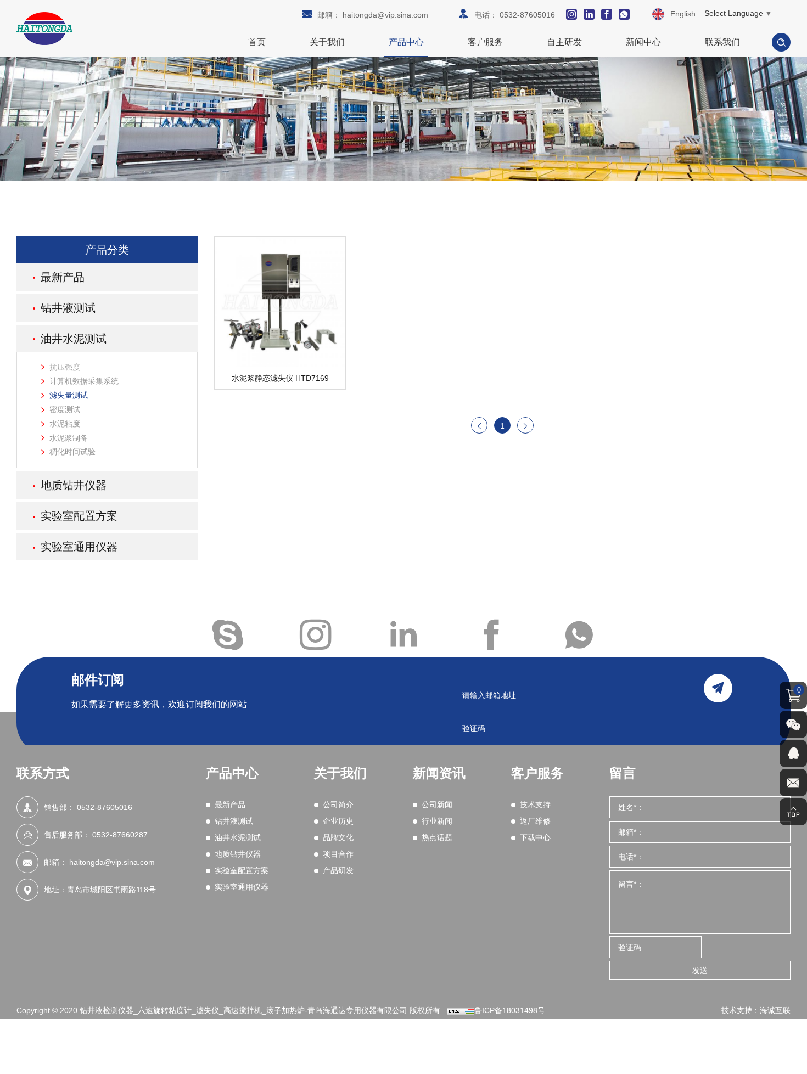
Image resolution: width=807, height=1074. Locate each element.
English (683, 13)
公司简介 (338, 804)
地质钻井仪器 (74, 485)
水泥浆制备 (68, 438)
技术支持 (535, 804)
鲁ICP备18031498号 (509, 1010)
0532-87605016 (527, 14)
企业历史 (338, 821)
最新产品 (63, 277)
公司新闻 (437, 804)
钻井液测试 (68, 308)
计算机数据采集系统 (84, 380)
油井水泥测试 (74, 339)
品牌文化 (338, 837)
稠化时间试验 (72, 451)
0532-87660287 (120, 834)
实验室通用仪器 (79, 547)
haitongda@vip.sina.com (385, 14)
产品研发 (338, 870)
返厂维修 (535, 821)
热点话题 (437, 837)
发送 (700, 970)
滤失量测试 (68, 395)
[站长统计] (460, 1010)
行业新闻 (437, 821)
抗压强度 (64, 367)
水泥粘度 (64, 423)
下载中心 (535, 837)
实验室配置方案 (79, 516)
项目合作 (338, 854)
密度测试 (64, 409)
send (718, 688)
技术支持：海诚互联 (756, 1010)
